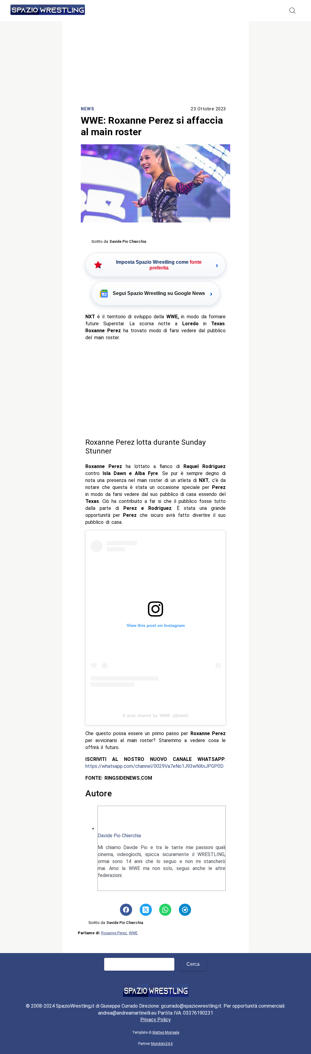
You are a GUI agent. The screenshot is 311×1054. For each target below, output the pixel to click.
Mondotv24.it (162, 1044)
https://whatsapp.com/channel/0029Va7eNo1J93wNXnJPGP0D (154, 766)
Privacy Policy (155, 1019)
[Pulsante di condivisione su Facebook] (126, 910)
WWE (133, 933)
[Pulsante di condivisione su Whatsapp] (165, 910)
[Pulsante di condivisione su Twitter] (146, 910)
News (87, 109)
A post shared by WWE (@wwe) (155, 715)
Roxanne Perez (114, 933)
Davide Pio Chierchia (119, 835)
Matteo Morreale (165, 1032)
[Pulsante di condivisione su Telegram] (185, 910)
